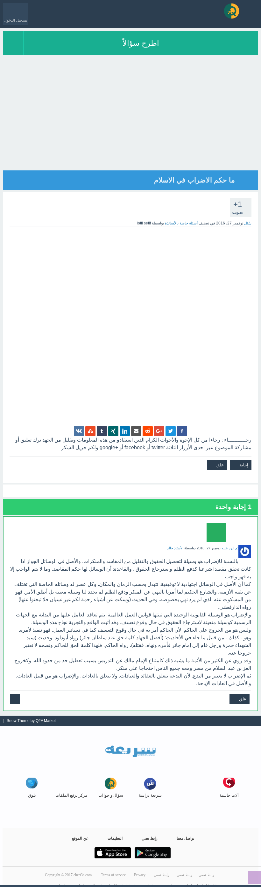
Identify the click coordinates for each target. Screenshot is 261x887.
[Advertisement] (130, 125)
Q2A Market (46, 721)
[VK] (79, 431)
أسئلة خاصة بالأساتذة (181, 223)
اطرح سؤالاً (141, 43)
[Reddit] (148, 431)
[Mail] (136, 431)
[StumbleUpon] (90, 431)
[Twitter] (171, 431)
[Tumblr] (102, 431)
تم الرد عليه (230, 548)
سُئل (247, 223)
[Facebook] (182, 431)
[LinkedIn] (125, 431)
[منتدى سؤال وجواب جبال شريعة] (231, 11)
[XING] (113, 431)
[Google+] (159, 431)
